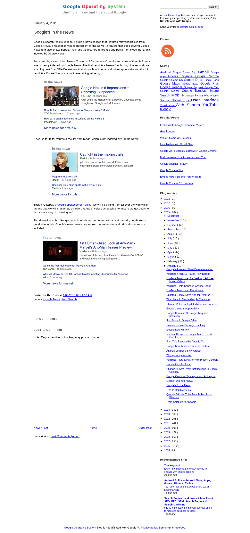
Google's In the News (178, 385)
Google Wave (167, 131)
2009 (167, 432)
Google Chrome (207, 76)
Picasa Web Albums (207, 95)
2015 (167, 212)
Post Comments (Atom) (65, 436)
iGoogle (165, 109)
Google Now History (177, 329)
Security (166, 100)
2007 (167, 441)
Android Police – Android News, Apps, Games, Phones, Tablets (187, 482)
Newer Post (41, 427)
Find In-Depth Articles (178, 390)
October (172, 225)
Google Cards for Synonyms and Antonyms (190, 376)
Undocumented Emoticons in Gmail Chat (183, 157)
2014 (167, 409)
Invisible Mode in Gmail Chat (176, 144)
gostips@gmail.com (191, 26)
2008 (167, 436)
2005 (167, 450)
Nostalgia (190, 96)
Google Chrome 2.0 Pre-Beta (176, 183)
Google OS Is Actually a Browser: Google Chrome (188, 150)
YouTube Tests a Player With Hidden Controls (192, 359)
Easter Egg (190, 72)
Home (93, 427)
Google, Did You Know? (179, 380)
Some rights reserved (172, 527)
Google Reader (172, 87)
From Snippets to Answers (181, 401)
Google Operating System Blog (83, 527)
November (173, 220)
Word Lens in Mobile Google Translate (188, 299)
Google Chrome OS (172, 79)
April (170, 252)
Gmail (204, 72)
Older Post (145, 427)
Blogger (178, 72)
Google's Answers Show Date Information (189, 269)
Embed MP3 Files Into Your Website (180, 176)
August (171, 234)
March (171, 256)
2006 (167, 446)
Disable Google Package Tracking (185, 325)
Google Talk (211, 87)
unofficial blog (172, 15)
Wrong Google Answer (178, 355)
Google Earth (211, 79)
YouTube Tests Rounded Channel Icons (188, 285)
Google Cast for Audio (178, 364)
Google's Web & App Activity (182, 308)
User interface (205, 100)
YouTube (210, 104)
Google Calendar (182, 76)
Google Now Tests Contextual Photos (187, 346)
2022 (167, 198)
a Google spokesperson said (72, 204)
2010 (167, 427)
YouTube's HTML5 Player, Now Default (188, 273)
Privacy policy (149, 527)
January (172, 265)
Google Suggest (194, 87)
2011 (167, 423)
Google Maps (171, 83)
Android (166, 72)
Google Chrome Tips (171, 170)
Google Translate (196, 90)
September (173, 229)
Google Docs (194, 79)
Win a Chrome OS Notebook (176, 137)
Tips (187, 100)
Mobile (178, 95)
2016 (167, 207)
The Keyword (172, 465)
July (170, 238)
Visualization (168, 105)
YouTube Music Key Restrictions (185, 290)
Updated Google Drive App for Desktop (188, 294)
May (170, 247)
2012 (167, 418)
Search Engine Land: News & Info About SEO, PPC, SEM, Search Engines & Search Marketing (188, 501)
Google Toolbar (171, 90)
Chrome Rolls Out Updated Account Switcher (191, 304)
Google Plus (209, 83)
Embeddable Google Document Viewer (182, 125)
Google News (51, 299)
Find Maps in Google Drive (181, 320)
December (173, 215)
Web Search (69, 299)
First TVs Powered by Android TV (185, 341)
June (170, 243)
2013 (167, 414)
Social (177, 100)
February (172, 261)
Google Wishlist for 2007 (174, 163)
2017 (167, 203)
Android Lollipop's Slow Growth (183, 350)
